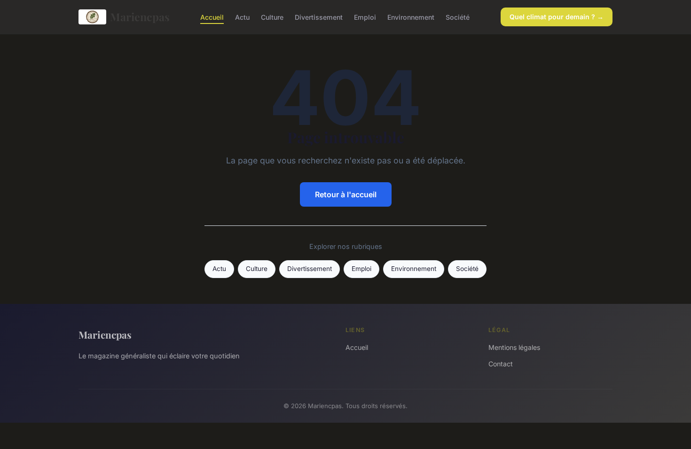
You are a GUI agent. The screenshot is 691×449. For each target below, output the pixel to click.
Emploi (365, 17)
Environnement (410, 17)
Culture (272, 17)
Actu (242, 17)
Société (458, 17)
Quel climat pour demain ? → (557, 17)
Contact (500, 364)
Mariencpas (140, 16)
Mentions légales (514, 347)
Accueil (212, 17)
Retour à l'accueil (346, 194)
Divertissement (319, 17)
